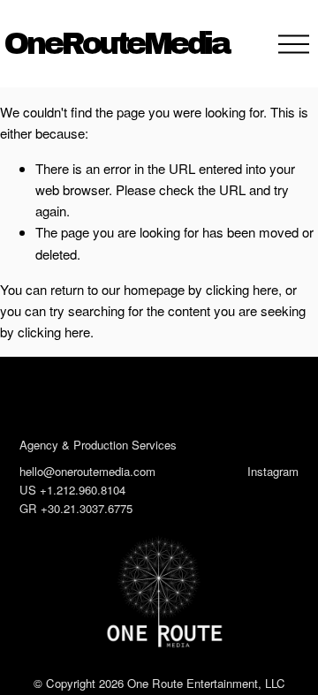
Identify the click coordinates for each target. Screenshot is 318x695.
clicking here (242, 289)
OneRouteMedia (117, 43)
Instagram (273, 471)
